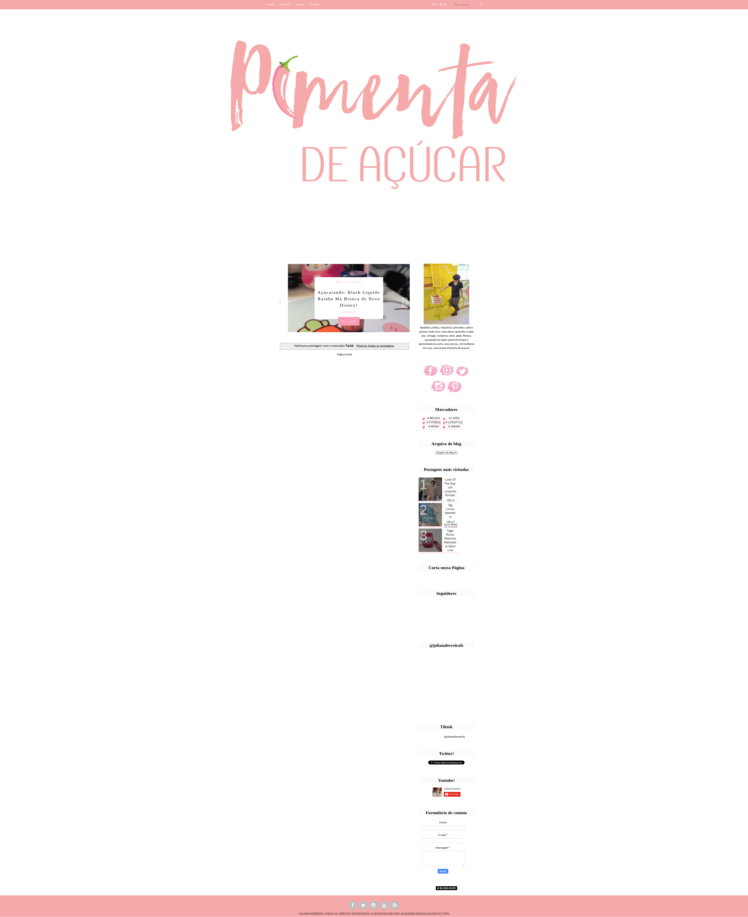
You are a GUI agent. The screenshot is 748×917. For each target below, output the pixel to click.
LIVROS (300, 5)
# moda (433, 426)
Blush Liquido (342, 281)
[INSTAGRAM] (374, 906)
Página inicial (344, 354)
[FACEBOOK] (353, 906)
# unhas (454, 426)
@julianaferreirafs (454, 736)
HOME (270, 5)
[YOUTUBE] (384, 906)
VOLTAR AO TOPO (438, 913)
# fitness (434, 422)
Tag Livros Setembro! (450, 511)
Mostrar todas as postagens (375, 346)
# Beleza (433, 418)
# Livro (454, 418)
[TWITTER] (363, 906)
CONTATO (285, 5)
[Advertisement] (120, 226)
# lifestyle (454, 422)
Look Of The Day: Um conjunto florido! (450, 487)
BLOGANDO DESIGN (413, 913)
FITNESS (314, 5)
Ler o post (342, 321)
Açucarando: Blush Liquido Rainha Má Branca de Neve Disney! (342, 298)
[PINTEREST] (395, 906)
